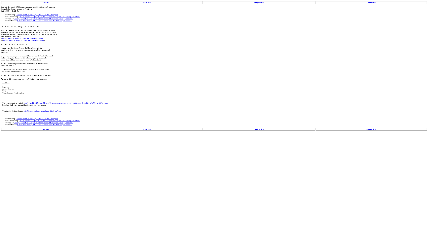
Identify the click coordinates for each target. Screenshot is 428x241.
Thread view (146, 2)
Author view (371, 2)
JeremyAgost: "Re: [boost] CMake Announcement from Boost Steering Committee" (43, 19)
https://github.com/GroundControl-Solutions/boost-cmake (22, 38)
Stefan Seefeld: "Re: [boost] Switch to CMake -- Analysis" (37, 15)
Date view (45, 2)
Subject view (259, 2)
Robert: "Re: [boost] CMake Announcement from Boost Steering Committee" (44, 21)
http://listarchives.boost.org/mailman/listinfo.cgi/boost (42, 111)
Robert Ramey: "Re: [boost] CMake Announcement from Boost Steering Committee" (50, 17)
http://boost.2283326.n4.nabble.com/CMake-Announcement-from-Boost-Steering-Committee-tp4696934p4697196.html (66, 103)
